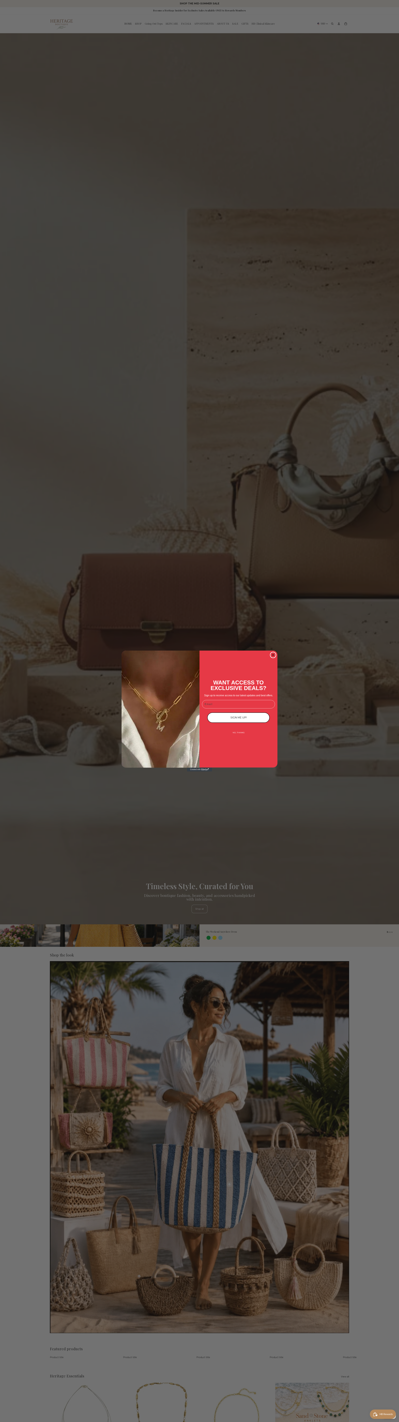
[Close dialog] (273, 655)
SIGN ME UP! (239, 717)
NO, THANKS (238, 733)
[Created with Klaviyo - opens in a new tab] (199, 769)
